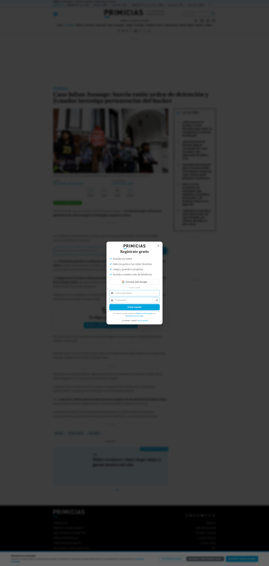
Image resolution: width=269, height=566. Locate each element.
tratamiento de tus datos (134, 316)
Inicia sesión (143, 321)
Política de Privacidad (144, 313)
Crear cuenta (134, 307)
